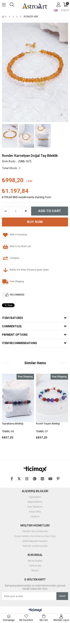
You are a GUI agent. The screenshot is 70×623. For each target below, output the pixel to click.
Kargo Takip (35, 511)
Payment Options (15, 334)
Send (62, 596)
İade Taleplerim (35, 507)
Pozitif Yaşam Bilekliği (48, 423)
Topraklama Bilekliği (12, 423)
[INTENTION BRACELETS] (20, 16)
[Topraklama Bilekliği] (18, 398)
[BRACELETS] (13, 16)
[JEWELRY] (9, 16)
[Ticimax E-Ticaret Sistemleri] (35, 610)
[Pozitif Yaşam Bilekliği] (52, 398)
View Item (24, 407)
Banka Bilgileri (35, 561)
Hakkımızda (35, 565)
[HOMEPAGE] (5, 16)
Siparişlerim (35, 497)
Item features (12, 317)
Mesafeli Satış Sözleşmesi (35, 531)
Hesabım (35, 516)
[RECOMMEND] (5, 295)
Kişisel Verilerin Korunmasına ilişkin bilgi (35, 536)
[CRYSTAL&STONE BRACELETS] (16, 16)
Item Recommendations (19, 343)
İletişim (35, 570)
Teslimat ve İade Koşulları (35, 546)
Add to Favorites (18, 407)
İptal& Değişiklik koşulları (35, 541)
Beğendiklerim (35, 502)
